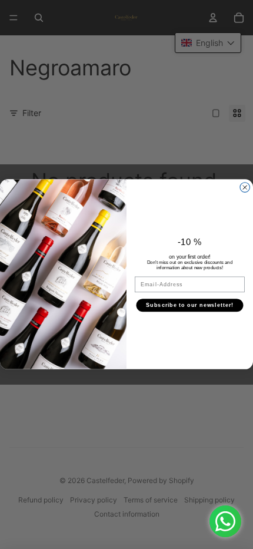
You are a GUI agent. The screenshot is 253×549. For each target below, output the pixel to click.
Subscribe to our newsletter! (190, 304)
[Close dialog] (245, 188)
